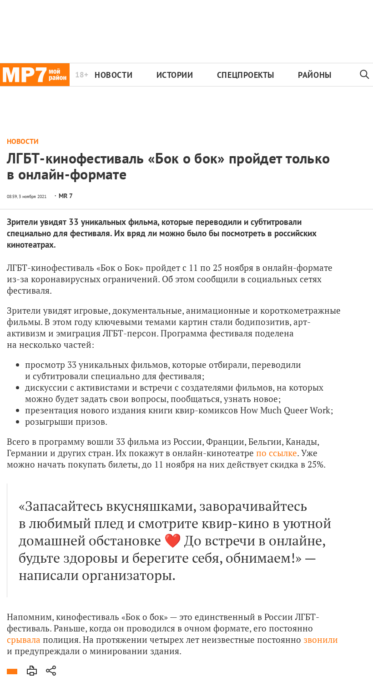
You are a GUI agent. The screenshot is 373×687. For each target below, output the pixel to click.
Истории (174, 75)
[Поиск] (364, 74)
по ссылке (276, 452)
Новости (113, 75)
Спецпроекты (245, 75)
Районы (314, 75)
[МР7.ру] (35, 74)
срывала (25, 639)
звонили (320, 639)
